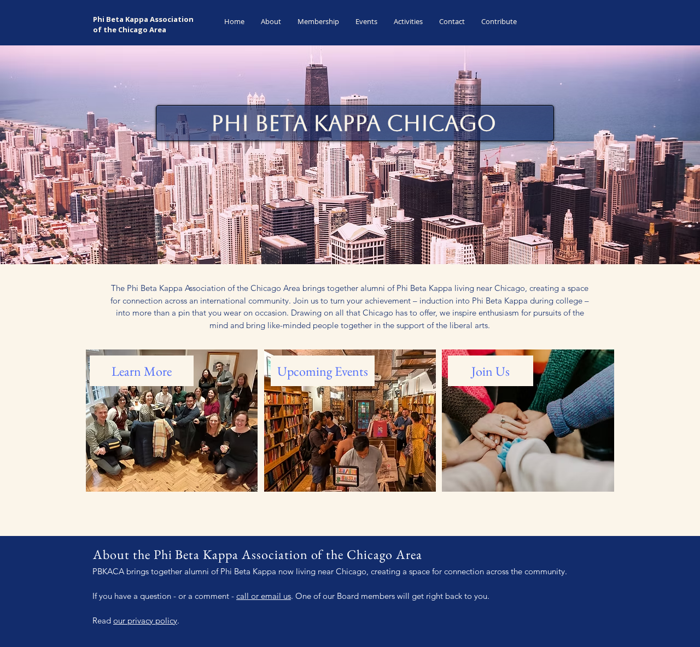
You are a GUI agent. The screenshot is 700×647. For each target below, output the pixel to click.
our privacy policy (145, 620)
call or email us (263, 596)
